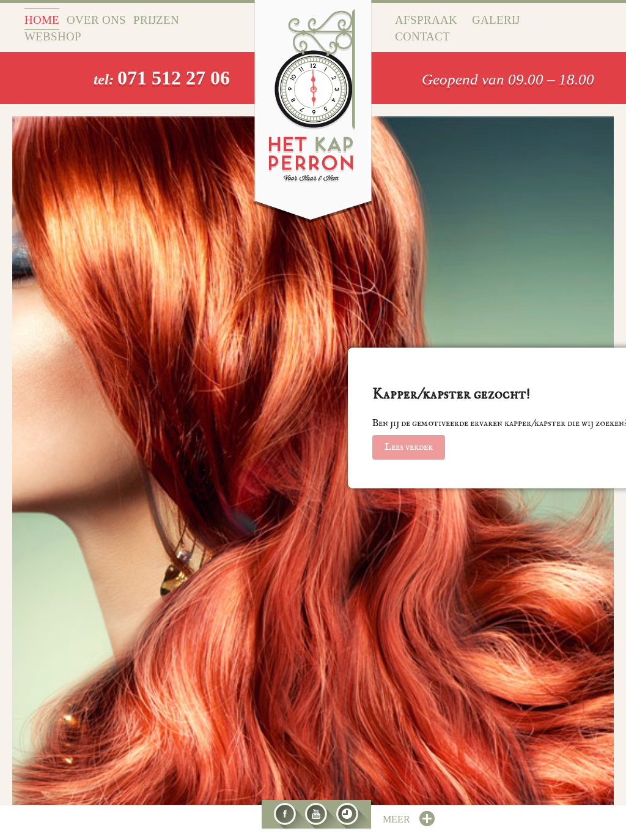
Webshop (52, 36)
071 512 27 (163, 78)
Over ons (96, 19)
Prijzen (156, 19)
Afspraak (426, 19)
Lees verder (409, 447)
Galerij (496, 19)
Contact (422, 36)
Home (41, 19)
